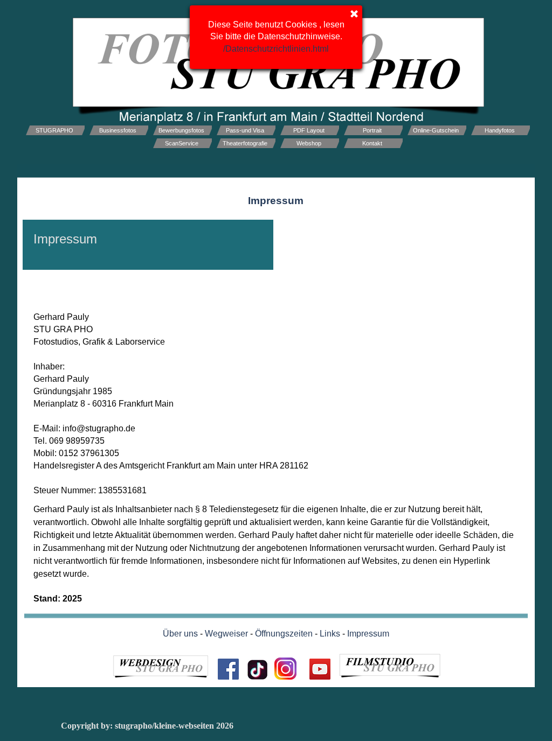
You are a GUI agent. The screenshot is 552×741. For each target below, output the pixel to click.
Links (330, 633)
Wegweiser (226, 633)
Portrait (372, 130)
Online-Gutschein (436, 130)
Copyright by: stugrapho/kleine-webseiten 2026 (147, 725)
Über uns (180, 633)
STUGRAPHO (54, 130)
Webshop (308, 143)
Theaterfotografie (245, 143)
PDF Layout (309, 130)
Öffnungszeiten (284, 633)
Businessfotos (117, 130)
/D (276, 48)
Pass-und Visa (245, 130)
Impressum (368, 633)
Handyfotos (500, 130)
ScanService (181, 143)
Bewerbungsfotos (181, 130)
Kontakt (372, 143)
